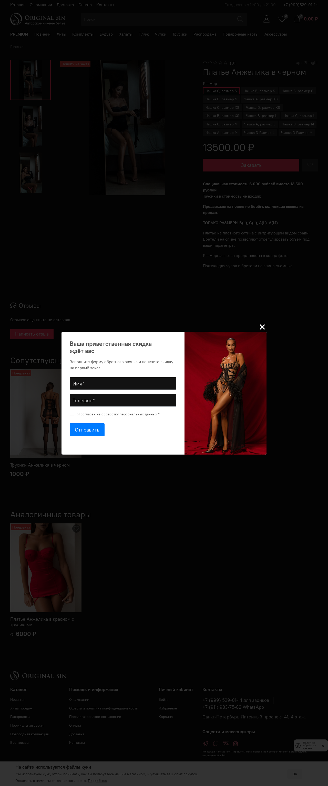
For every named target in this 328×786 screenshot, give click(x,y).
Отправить (87, 429)
